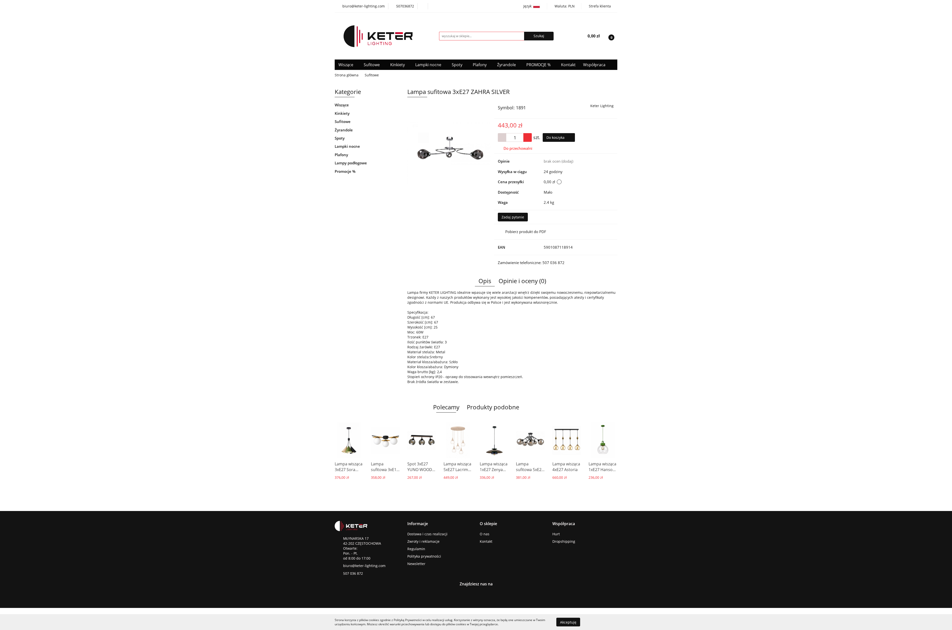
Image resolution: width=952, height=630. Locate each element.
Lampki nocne (428, 64)
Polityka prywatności (424, 556)
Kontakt (568, 64)
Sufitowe (372, 64)
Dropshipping (563, 541)
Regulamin (416, 548)
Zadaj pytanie (513, 217)
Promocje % (345, 171)
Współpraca (594, 64)
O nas (484, 534)
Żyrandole (507, 64)
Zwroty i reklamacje (423, 541)
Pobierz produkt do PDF (525, 231)
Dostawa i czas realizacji (427, 534)
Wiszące (346, 64)
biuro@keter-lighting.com (364, 565)
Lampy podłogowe (351, 162)
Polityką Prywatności (408, 620)
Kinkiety (398, 64)
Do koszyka (555, 137)
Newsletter (416, 563)
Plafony (480, 64)
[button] (417, 523)
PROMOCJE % (539, 64)
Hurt (556, 534)
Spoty (457, 64)
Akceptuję (568, 622)
